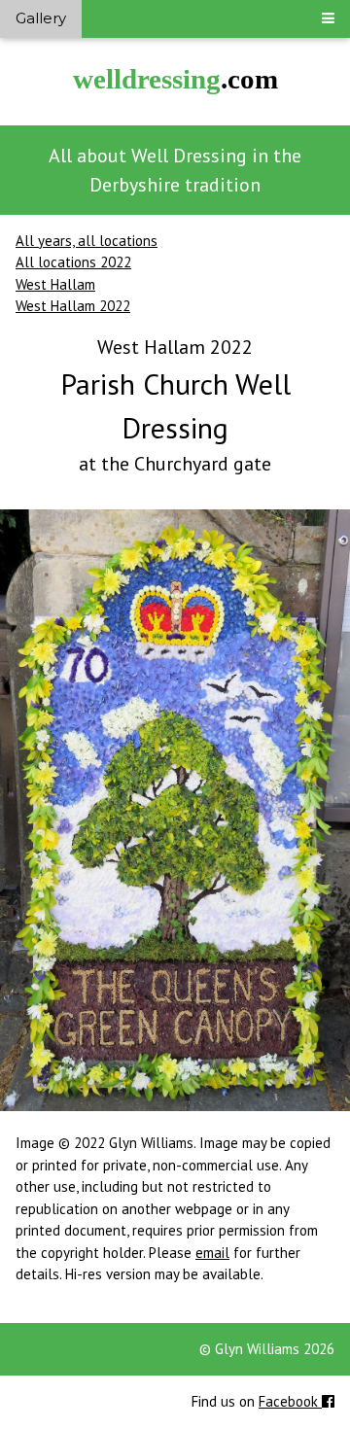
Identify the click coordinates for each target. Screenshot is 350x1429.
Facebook (290, 1401)
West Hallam (55, 284)
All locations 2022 (73, 262)
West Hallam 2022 (73, 305)
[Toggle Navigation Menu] (328, 19)
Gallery (41, 18)
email (212, 1252)
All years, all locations (87, 240)
